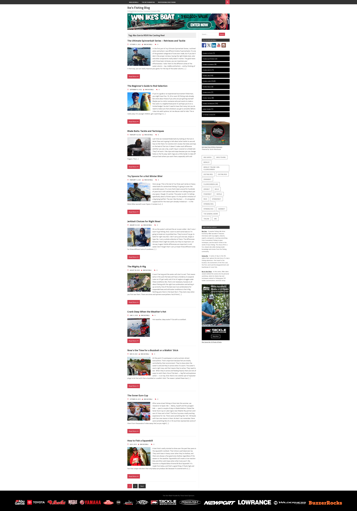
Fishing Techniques (208, 104)
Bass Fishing (221, 157)
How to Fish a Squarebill (140, 440)
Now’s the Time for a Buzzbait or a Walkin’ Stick (152, 350)
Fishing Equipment (208, 64)
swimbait (221, 209)
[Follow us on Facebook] (204, 45)
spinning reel (209, 204)
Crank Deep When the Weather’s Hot (146, 311)
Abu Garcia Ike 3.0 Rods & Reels (212, 342)
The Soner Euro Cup (137, 395)
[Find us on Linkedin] (214, 45)
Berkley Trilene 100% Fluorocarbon (211, 168)
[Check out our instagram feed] (223, 45)
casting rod (222, 174)
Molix (217, 189)
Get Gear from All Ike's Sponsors (212, 147)
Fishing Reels (207, 87)
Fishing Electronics (209, 59)
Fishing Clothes (207, 53)
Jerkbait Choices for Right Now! (143, 221)
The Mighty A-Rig (136, 266)
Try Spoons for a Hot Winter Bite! (144, 176)
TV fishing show (208, 115)
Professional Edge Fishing (167, 2)
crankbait (207, 179)
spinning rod (208, 209)
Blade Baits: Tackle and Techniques (145, 131)
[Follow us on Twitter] (209, 45)
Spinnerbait (216, 199)
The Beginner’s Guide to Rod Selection (147, 86)
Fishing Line (206, 76)
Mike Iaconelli (133, 2)
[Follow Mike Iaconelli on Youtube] (219, 45)
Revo (205, 199)
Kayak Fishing (207, 109)
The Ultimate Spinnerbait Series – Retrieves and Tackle (156, 40)
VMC (215, 219)
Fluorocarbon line (211, 184)
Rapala (219, 194)
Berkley (207, 162)
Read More (133, 76)
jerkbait (207, 189)
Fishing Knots (207, 70)
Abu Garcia (208, 157)
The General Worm (211, 214)
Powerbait (208, 194)
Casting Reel (208, 174)
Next (142, 486)
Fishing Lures (207, 81)
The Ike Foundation (148, 2)
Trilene (206, 219)
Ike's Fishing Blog (138, 7)
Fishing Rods (207, 92)
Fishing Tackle (207, 98)
